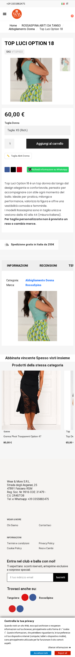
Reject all (62, 653)
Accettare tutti (41, 653)
